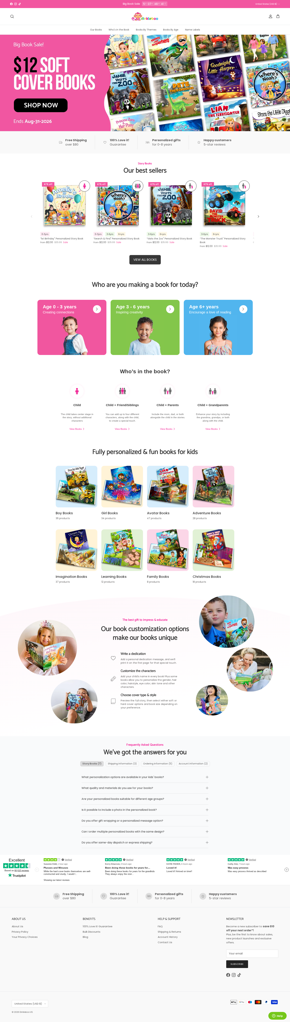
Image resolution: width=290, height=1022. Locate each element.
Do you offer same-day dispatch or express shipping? (117, 842)
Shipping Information (122, 763)
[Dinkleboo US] (145, 16)
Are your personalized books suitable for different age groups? (123, 799)
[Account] (270, 16)
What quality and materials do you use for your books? (117, 788)
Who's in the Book (119, 29)
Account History (168, 937)
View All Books (145, 260)
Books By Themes (146, 29)
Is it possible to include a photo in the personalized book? (119, 810)
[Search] (12, 16)
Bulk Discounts (91, 931)
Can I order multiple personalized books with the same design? (123, 832)
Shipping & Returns (169, 931)
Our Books (96, 29)
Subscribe (237, 964)
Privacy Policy (20, 931)
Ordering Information (157, 763)
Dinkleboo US (26, 1012)
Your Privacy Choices (25, 937)
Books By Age (170, 29)
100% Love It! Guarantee (97, 926)
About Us (17, 926)
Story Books (92, 763)
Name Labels (192, 29)
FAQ (160, 926)
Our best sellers (145, 170)
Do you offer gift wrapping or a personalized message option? (122, 821)
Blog (85, 937)
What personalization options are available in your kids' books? (123, 777)
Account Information (193, 763)
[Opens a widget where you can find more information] (277, 1016)
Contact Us (165, 942)
